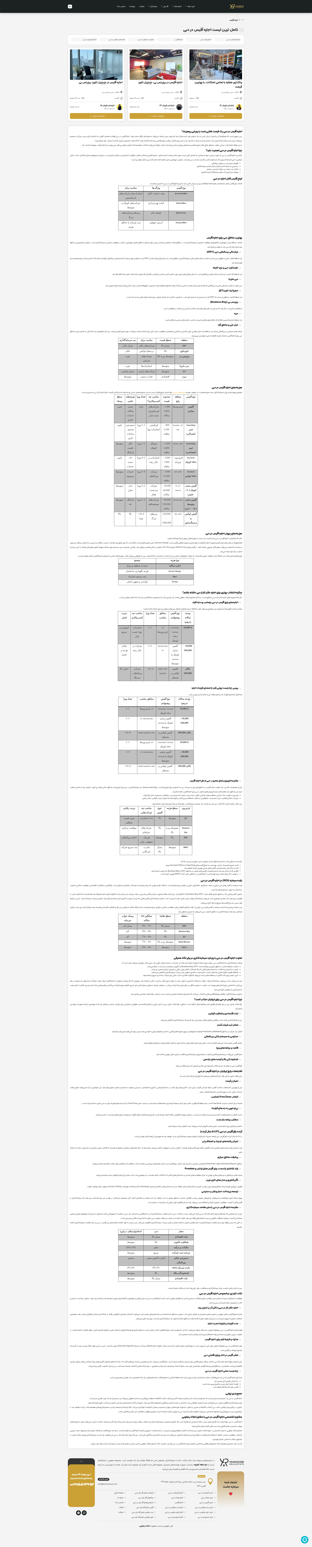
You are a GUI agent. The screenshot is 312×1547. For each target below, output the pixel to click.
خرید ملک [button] (191, 6)
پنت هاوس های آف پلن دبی (142, 1512)
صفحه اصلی (118, 1492)
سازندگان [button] (153, 6)
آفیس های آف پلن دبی (144, 1507)
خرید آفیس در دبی (206, 1502)
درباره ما (132, 6)
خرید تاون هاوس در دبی (204, 1512)
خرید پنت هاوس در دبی (204, 1507)
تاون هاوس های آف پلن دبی (142, 1517)
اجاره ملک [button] (177, 6)
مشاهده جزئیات (217, 116)
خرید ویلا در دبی (207, 1497)
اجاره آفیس (233, 20)
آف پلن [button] (165, 6)
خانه (242, 19)
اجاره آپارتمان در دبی (175, 1492)
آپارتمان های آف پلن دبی (144, 1492)
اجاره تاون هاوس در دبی (174, 1512)
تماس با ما (121, 6)
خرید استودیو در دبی (205, 1517)
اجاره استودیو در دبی (175, 1517)
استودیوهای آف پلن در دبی (143, 1502)
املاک (121, 1507)
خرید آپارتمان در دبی (205, 1492)
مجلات (141, 6)
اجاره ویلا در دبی (177, 1497)
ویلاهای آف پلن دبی (145, 1497)
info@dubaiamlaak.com (107, 1484)
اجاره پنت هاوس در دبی (174, 1507)
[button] (81, 1461)
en (70, 6)
